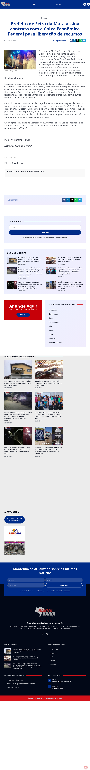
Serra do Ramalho (55, 342)
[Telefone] (49, 686)
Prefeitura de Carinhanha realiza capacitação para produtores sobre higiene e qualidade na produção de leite (70, 271)
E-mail (54, 679)
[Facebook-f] (43, 634)
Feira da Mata (54, 322)
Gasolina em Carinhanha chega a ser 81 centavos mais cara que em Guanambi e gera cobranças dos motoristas (70, 285)
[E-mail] (49, 680)
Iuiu (50, 326)
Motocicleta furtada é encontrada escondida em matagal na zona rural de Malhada (70, 259)
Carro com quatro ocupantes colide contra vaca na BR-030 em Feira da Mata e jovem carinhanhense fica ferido (30, 285)
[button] (71, 40)
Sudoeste (52, 338)
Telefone (55, 686)
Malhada (52, 330)
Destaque (46, 18)
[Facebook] (84, 4)
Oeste (51, 334)
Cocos (51, 318)
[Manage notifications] (86, 767)
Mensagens (53, 310)
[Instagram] (88, 4)
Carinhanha (53, 314)
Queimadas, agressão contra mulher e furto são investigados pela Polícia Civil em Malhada (30, 259)
